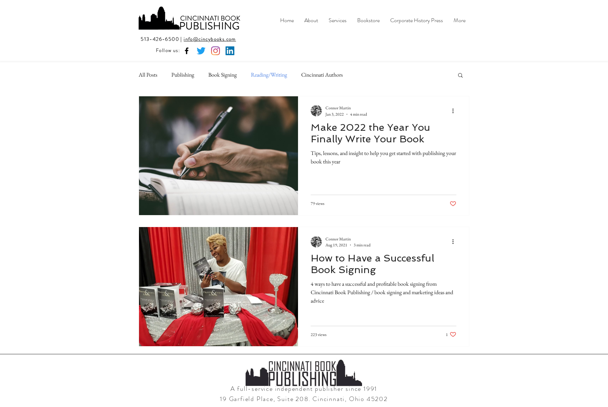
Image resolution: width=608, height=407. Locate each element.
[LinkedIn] (230, 50)
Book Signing (222, 74)
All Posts (148, 74)
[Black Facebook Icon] (186, 50)
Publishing (182, 74)
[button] (460, 75)
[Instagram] (215, 50)
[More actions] (455, 110)
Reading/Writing (269, 74)
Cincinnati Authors (322, 74)
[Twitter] (201, 50)
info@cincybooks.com (210, 39)
